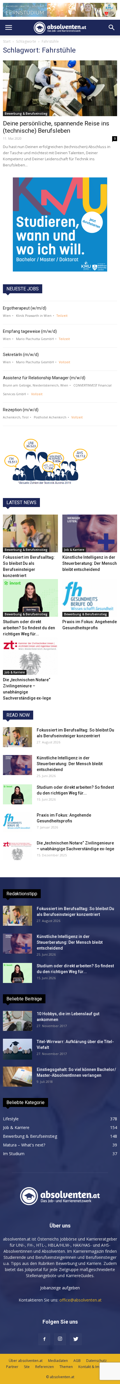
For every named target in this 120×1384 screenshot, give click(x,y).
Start (6, 41)
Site (27, 1366)
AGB (77, 1360)
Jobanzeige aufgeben (60, 1287)
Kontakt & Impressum (96, 1366)
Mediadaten (58, 1360)
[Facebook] (44, 1339)
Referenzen (44, 1366)
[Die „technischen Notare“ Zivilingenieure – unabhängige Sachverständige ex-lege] (30, 656)
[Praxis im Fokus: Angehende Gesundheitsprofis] (89, 598)
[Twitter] (76, 1339)
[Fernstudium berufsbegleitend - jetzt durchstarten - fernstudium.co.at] (60, 224)
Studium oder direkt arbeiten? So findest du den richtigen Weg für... (29, 627)
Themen (66, 1366)
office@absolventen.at (80, 1300)
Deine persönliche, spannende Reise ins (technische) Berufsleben (56, 127)
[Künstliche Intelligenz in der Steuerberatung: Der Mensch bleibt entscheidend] (89, 533)
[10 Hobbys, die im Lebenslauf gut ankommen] (17, 1021)
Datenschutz (96, 1360)
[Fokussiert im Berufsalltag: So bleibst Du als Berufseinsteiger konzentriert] (30, 533)
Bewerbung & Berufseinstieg (26, 114)
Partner (12, 1366)
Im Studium (13, 1153)
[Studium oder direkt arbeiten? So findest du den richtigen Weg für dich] (30, 598)
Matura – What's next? (24, 1145)
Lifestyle (11, 1118)
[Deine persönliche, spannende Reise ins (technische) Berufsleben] (60, 88)
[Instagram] (60, 1339)
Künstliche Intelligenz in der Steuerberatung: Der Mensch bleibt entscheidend (89, 563)
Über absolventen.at (26, 1360)
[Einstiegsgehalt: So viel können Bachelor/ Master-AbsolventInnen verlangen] (17, 1077)
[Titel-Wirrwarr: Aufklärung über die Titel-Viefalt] (17, 1049)
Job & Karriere (74, 550)
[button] (112, 27)
